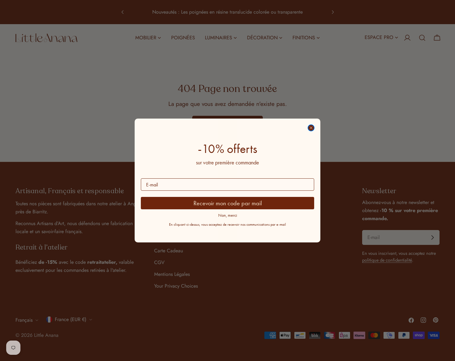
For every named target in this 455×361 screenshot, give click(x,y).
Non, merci (227, 215)
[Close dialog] (311, 128)
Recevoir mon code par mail (227, 203)
